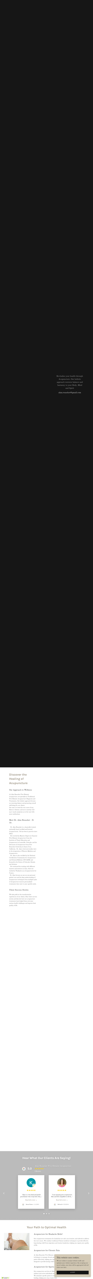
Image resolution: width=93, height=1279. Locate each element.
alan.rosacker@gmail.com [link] (69, 393)
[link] (31, 1200)
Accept (72, 1272)
